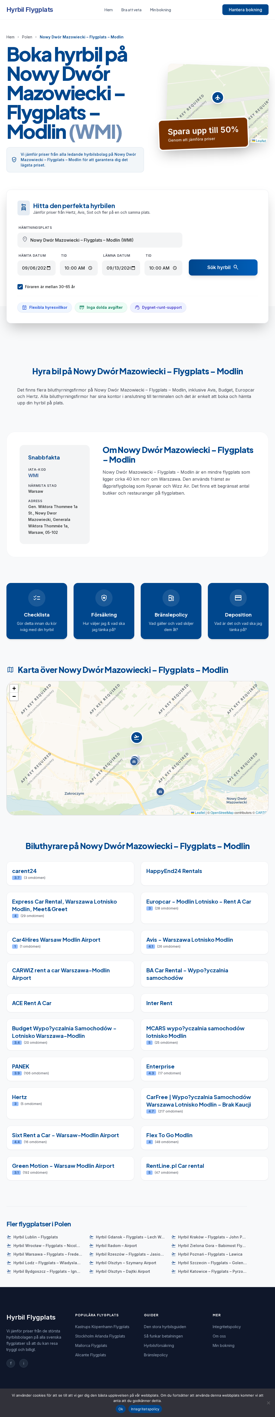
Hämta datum (32, 255)
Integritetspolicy (227, 1326)
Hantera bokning (245, 9)
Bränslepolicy (156, 1355)
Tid (64, 255)
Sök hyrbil (223, 267)
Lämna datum (116, 255)
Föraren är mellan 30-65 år (50, 286)
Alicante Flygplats (90, 1355)
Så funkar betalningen (163, 1336)
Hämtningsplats (35, 228)
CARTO (261, 812)
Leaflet (260, 140)
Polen (27, 37)
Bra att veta (131, 9)
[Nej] (268, 1402)
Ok (120, 1409)
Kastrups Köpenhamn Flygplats (102, 1326)
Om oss (219, 1336)
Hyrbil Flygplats (29, 9)
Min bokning (160, 9)
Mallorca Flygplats (91, 1345)
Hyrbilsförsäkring (159, 1345)
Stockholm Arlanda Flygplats (100, 1336)
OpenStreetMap (222, 812)
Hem (108, 9)
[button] (217, 99)
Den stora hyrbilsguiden (165, 1326)
